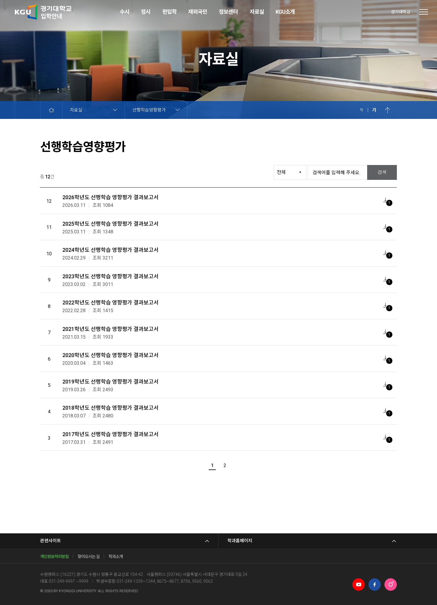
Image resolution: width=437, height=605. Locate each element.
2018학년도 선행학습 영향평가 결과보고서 (110, 408)
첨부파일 (385, 199)
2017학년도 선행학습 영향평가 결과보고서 (110, 434)
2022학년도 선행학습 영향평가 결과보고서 (110, 302)
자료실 (257, 12)
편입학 (169, 12)
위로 (387, 110)
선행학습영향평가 (149, 110)
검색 (382, 172)
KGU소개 (285, 12)
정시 (145, 12)
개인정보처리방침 (54, 556)
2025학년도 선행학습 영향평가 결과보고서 (110, 224)
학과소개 (116, 556)
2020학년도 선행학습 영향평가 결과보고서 (110, 355)
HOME (51, 110)
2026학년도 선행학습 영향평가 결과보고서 (110, 197)
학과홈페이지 (239, 540)
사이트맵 (423, 12)
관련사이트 (50, 540)
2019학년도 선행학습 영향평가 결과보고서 (110, 381)
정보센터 (228, 12)
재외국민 (197, 12)
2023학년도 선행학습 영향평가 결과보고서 (110, 276)
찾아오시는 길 (89, 556)
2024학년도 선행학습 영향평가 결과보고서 (110, 250)
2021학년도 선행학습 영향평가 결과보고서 (110, 329)
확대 (374, 110)
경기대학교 (400, 12)
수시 (124, 12)
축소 (361, 110)
